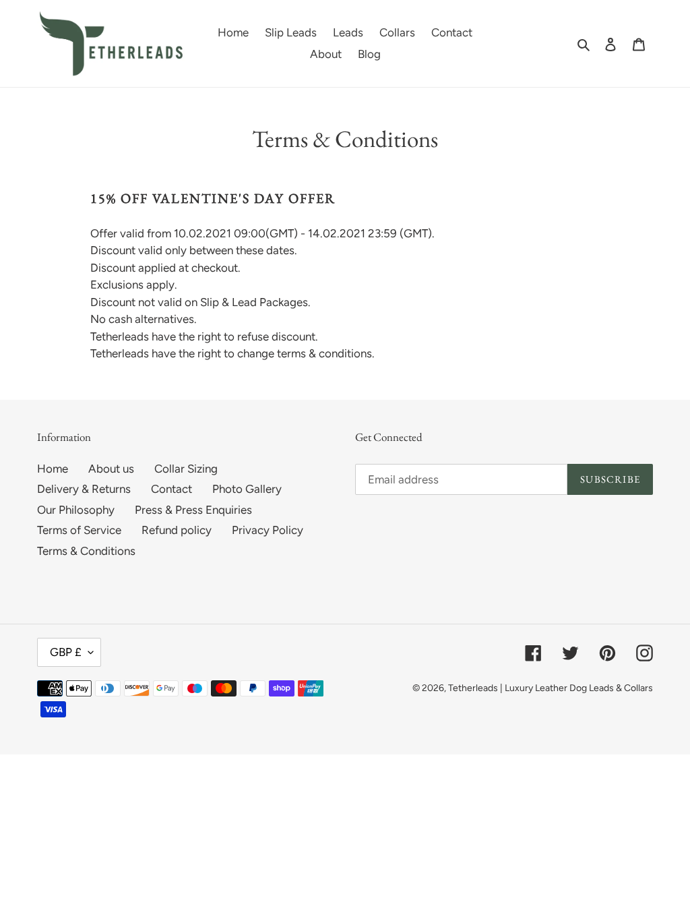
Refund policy (177, 530)
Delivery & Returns (84, 489)
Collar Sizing (186, 468)
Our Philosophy (76, 509)
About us (111, 468)
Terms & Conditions (86, 551)
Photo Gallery (247, 489)
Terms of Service (79, 530)
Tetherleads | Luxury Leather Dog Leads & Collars (550, 688)
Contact (171, 489)
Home (52, 468)
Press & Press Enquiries (193, 509)
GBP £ (66, 652)
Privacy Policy (267, 530)
